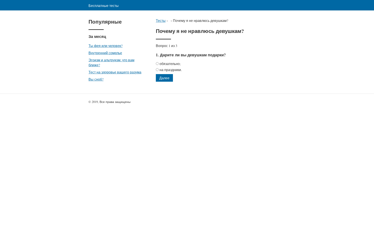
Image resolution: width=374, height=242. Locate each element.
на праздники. (171, 69)
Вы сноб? (96, 79)
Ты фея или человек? (106, 45)
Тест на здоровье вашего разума (115, 72)
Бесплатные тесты (104, 5)
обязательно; (170, 63)
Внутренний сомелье (105, 52)
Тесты (161, 20)
